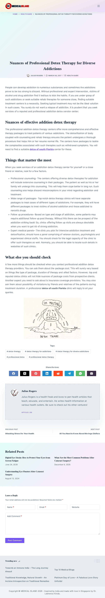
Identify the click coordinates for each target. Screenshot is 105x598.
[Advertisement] (52, 38)
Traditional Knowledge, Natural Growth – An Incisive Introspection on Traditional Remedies (27, 579)
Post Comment (15, 540)
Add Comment (14, 516)
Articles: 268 (27, 412)
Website (75, 507)
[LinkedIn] (47, 373)
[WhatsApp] (80, 373)
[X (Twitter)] (24, 373)
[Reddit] (58, 373)
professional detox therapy (41, 357)
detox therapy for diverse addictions (72, 351)
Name (10, 507)
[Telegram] (69, 373)
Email (43, 507)
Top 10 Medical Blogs (64, 569)
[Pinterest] (35, 373)
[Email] (91, 373)
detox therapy (14, 351)
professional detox (16, 357)
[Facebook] (13, 373)
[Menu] (98, 6)
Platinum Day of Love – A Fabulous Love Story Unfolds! (76, 579)
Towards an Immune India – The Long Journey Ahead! (26, 570)
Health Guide (72, 76)
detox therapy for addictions (38, 351)
